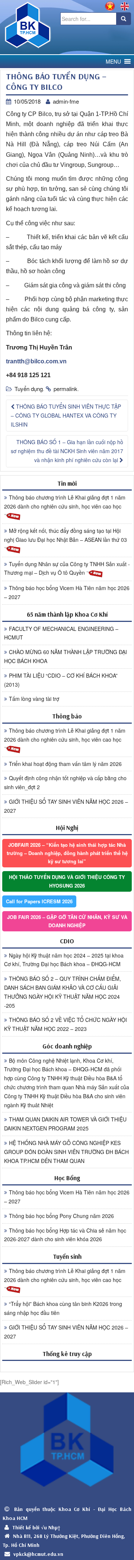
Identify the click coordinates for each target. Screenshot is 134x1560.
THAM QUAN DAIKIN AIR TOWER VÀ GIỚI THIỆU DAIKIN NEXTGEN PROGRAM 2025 (65, 1123)
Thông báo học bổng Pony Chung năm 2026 (61, 1215)
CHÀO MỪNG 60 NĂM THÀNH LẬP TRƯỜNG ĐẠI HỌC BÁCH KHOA (65, 656)
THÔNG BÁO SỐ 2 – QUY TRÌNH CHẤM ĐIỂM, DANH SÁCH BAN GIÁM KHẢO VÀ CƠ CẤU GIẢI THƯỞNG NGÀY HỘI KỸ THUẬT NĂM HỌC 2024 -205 (62, 992)
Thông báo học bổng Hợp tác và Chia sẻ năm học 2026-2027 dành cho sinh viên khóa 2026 (65, 1235)
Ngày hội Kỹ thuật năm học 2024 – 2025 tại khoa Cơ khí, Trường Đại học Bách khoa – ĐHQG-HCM (64, 960)
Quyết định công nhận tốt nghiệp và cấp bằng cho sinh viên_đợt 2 (65, 782)
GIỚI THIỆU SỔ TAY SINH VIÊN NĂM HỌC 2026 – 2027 (66, 806)
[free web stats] (67, 1366)
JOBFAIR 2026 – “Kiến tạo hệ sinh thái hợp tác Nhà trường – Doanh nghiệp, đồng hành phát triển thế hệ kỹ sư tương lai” (67, 853)
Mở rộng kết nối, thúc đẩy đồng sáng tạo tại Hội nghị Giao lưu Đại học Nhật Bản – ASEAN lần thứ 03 (65, 535)
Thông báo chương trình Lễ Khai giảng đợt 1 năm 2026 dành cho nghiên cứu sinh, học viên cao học (64, 502)
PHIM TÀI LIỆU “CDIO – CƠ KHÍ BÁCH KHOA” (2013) (61, 680)
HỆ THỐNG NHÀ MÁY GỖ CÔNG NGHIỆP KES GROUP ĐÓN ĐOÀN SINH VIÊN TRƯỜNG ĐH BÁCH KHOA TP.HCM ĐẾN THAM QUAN (66, 1151)
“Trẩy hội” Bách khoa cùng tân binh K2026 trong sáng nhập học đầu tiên (63, 1308)
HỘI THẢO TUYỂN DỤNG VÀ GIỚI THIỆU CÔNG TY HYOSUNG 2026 (67, 881)
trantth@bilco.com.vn (36, 361)
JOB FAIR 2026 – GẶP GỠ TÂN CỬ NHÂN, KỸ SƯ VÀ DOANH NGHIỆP (67, 921)
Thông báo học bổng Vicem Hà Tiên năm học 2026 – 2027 (67, 592)
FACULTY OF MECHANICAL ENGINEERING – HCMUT (61, 633)
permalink (65, 389)
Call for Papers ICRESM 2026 (39, 901)
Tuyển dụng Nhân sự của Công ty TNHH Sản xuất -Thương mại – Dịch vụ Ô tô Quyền (67, 568)
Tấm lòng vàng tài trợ (34, 698)
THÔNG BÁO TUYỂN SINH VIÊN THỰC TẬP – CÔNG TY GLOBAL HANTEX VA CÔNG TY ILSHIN (66, 415)
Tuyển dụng (29, 389)
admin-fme (66, 101)
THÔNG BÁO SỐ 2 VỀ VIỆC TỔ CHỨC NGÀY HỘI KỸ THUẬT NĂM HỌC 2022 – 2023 (65, 1024)
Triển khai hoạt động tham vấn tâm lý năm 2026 (65, 763)
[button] (113, 61)
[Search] (123, 18)
